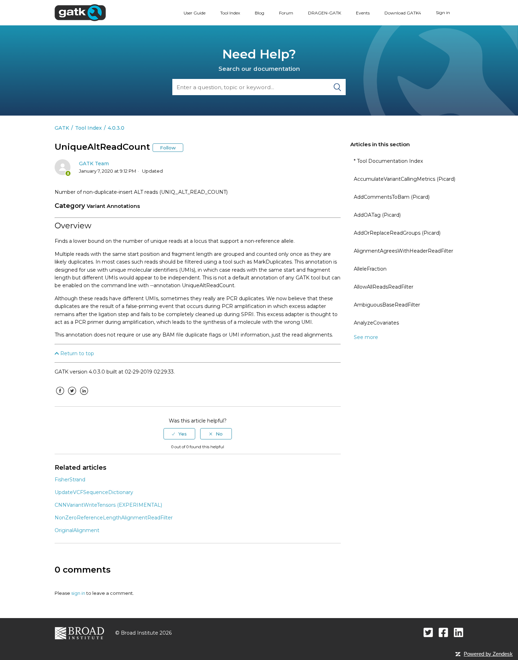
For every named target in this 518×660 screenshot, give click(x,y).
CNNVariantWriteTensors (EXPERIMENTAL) (108, 505)
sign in (78, 593)
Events (363, 13)
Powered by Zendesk (488, 654)
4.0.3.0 (116, 128)
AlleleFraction (370, 269)
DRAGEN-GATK (324, 13)
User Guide (194, 13)
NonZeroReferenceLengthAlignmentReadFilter (114, 517)
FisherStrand (70, 479)
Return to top (76, 353)
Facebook (60, 396)
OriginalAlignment (77, 530)
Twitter (72, 396)
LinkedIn (84, 396)
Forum (286, 13)
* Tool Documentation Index (388, 161)
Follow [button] (168, 147)
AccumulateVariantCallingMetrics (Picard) (404, 179)
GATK (62, 128)
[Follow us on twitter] (428, 632)
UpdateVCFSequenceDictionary (94, 492)
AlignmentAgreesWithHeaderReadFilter (403, 251)
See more (366, 337)
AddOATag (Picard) (377, 215)
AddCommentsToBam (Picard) (392, 197)
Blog (259, 13)
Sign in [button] (443, 12)
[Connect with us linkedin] (458, 632)
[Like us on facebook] (443, 632)
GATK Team (94, 163)
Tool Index (230, 13)
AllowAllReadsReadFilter (383, 287)
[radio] (179, 433)
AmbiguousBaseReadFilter (387, 305)
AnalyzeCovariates (376, 323)
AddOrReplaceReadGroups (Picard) (397, 233)
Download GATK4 (402, 13)
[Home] (80, 12)
